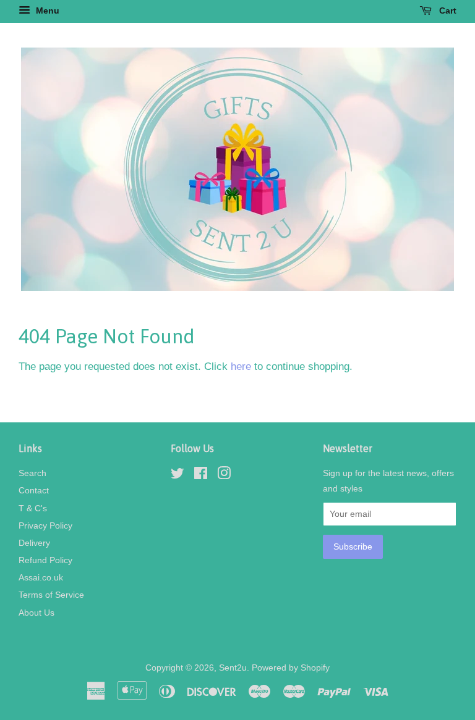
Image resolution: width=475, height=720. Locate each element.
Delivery (34, 543)
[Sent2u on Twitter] (177, 475)
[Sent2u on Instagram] (224, 475)
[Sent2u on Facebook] (201, 475)
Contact (34, 490)
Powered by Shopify (291, 667)
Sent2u (233, 667)
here (241, 366)
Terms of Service (51, 595)
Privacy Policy (45, 525)
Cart (446, 10)
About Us (36, 612)
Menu (46, 10)
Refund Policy (45, 560)
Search (32, 473)
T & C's (33, 508)
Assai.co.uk (41, 577)
